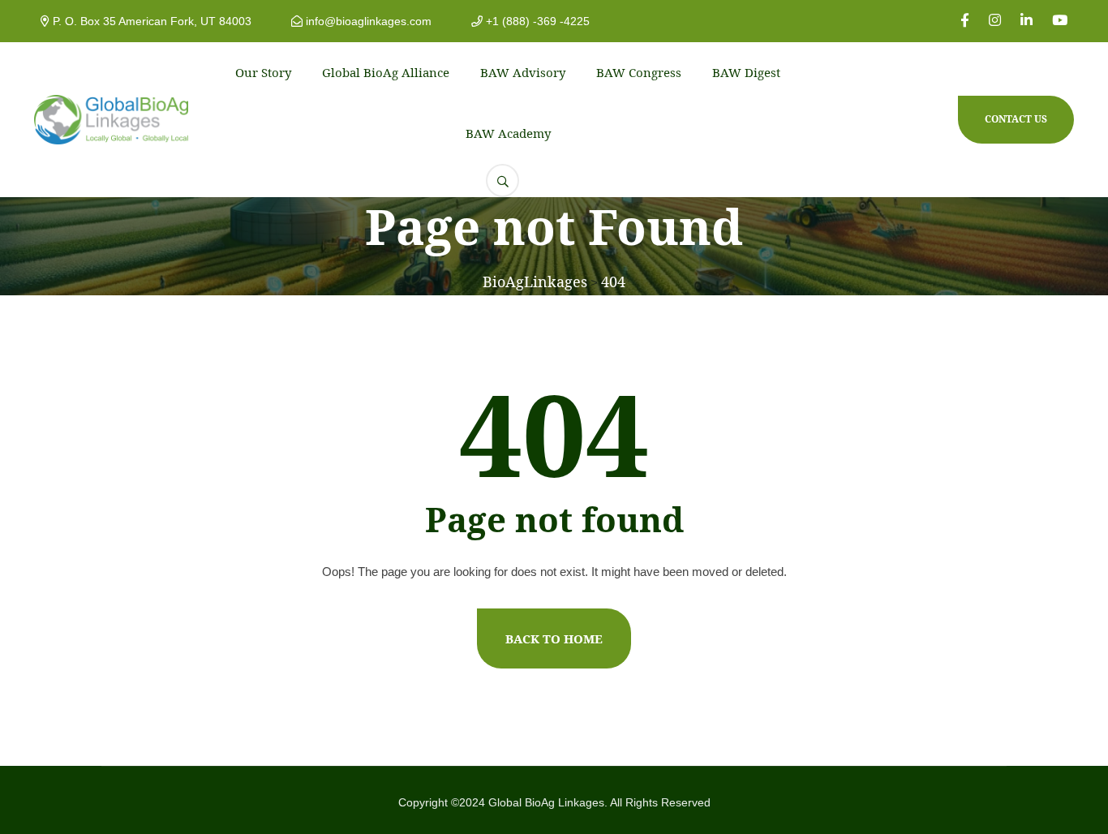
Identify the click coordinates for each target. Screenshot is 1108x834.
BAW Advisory (522, 72)
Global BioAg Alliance (385, 72)
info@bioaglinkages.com (367, 21)
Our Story (263, 72)
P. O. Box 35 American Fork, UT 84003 (150, 21)
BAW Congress (638, 72)
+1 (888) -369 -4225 (536, 21)
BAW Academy (508, 133)
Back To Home (554, 638)
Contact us (1016, 119)
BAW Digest (746, 72)
